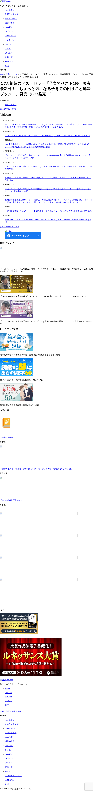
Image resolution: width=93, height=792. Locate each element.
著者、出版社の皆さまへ (10, 711)
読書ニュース (10, 105)
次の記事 (12, 109)
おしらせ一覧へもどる (9, 227)
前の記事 (4, 109)
